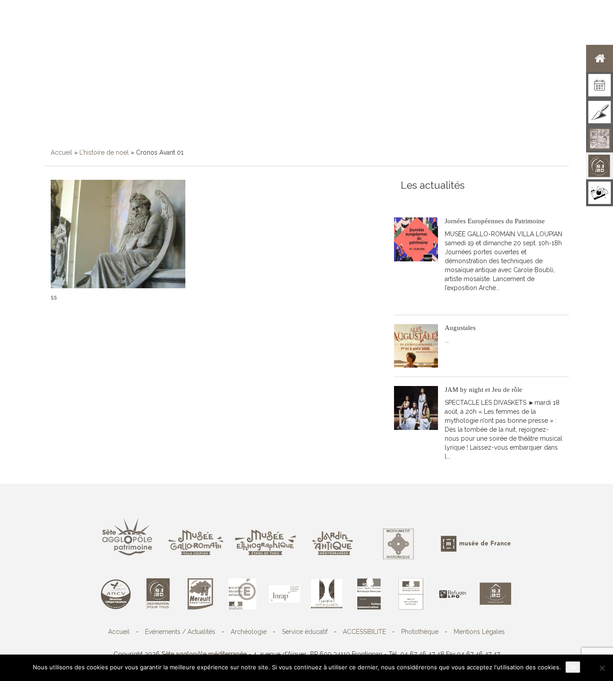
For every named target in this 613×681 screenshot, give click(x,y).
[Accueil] (599, 58)
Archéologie (249, 631)
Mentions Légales (479, 631)
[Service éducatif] (599, 139)
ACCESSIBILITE (364, 631)
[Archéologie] (599, 112)
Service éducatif (305, 631)
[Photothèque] (599, 192)
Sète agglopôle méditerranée (204, 654)
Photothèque (419, 631)
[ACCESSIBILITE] (599, 165)
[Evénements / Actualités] (599, 85)
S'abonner (415, 199)
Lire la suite (466, 301)
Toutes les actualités (465, 199)
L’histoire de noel (104, 152)
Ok (573, 667)
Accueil (61, 152)
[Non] (601, 668)
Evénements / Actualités (180, 631)
